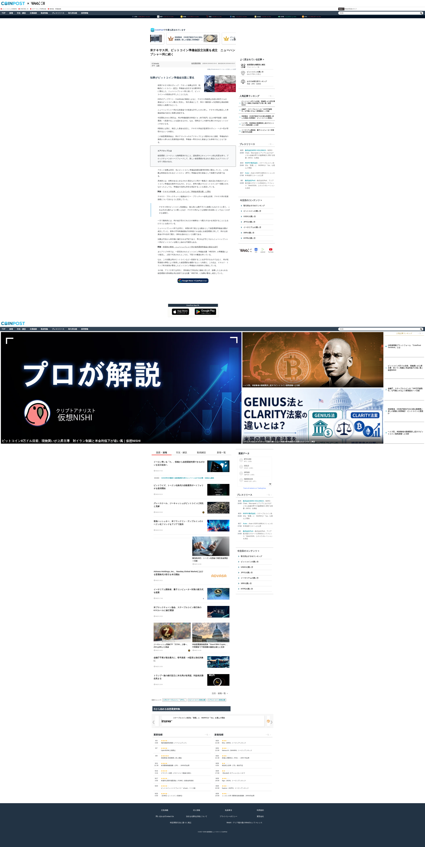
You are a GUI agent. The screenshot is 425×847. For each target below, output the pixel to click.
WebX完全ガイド (351, 9)
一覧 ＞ (420, 333)
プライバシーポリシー (228, 816)
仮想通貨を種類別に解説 (256, 65)
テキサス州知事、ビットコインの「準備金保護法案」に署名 (187, 191)
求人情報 (196, 810)
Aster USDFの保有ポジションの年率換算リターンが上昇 (194, 718)
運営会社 (260, 816)
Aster (247, 173)
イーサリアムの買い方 (252, 227)
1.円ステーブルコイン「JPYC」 (174, 700)
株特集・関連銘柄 (55, 9)
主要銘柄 (33, 13)
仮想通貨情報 (196, 63)
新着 (11, 13)
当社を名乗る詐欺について (196, 816)
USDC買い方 (24, 9)
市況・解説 (21, 13)
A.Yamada (155, 63)
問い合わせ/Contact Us (165, 816)
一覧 (270, 96)
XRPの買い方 (248, 233)
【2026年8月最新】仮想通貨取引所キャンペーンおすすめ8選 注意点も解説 (187, 478)
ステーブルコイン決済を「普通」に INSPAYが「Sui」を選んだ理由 (260, 165)
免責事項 (228, 810)
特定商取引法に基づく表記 (180, 823)
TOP (3, 13)
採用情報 (84, 13)
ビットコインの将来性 (9, 9)
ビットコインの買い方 (255, 72)
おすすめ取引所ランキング (257, 81)
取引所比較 (72, 13)
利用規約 (260, 810)
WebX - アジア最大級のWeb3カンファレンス (244, 823)
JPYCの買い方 (249, 222)
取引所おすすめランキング (254, 206)
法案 (157, 66)
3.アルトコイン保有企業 (216, 700)
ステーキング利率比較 (39, 9)
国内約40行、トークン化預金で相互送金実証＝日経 (210, 559)
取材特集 (44, 13)
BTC (175, 88)
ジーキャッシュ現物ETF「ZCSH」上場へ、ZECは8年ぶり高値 (171, 645)
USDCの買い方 (249, 216)
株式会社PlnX (250, 180)
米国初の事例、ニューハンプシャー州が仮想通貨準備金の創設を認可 (190, 247)
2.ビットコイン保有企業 (197, 700)
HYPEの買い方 (249, 238)
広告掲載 (164, 810)
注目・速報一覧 (219, 693)
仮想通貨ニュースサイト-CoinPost (217, 832)
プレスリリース (58, 13)
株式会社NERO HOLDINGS (255, 150)
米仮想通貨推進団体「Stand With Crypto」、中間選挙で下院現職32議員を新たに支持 (210, 645)
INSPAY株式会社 (251, 163)
